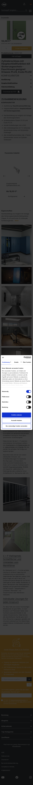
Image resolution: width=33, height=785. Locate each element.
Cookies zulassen (16, 415)
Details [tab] (16, 362)
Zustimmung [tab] (6, 362)
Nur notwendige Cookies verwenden (16, 426)
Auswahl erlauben (16, 420)
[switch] (28, 396)
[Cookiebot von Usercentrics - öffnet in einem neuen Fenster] (23, 357)
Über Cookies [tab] (27, 362)
